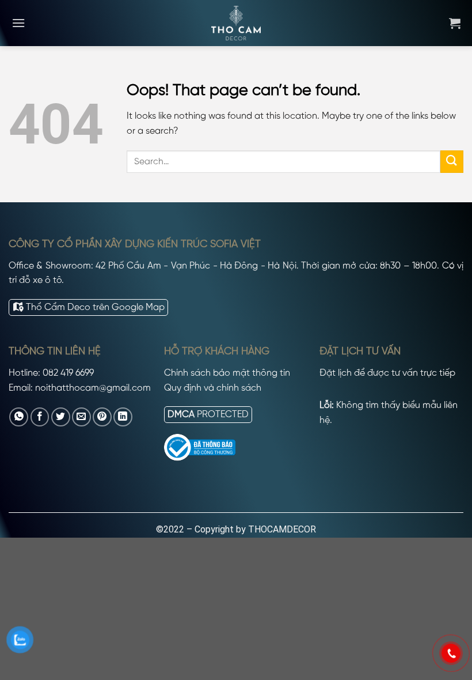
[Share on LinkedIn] (122, 416)
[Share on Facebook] (40, 416)
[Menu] (18, 23)
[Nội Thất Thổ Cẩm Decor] (236, 23)
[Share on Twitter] (60, 416)
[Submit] (451, 161)
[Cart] (454, 23)
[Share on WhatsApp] (18, 416)
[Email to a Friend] (81, 416)
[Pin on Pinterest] (102, 416)
